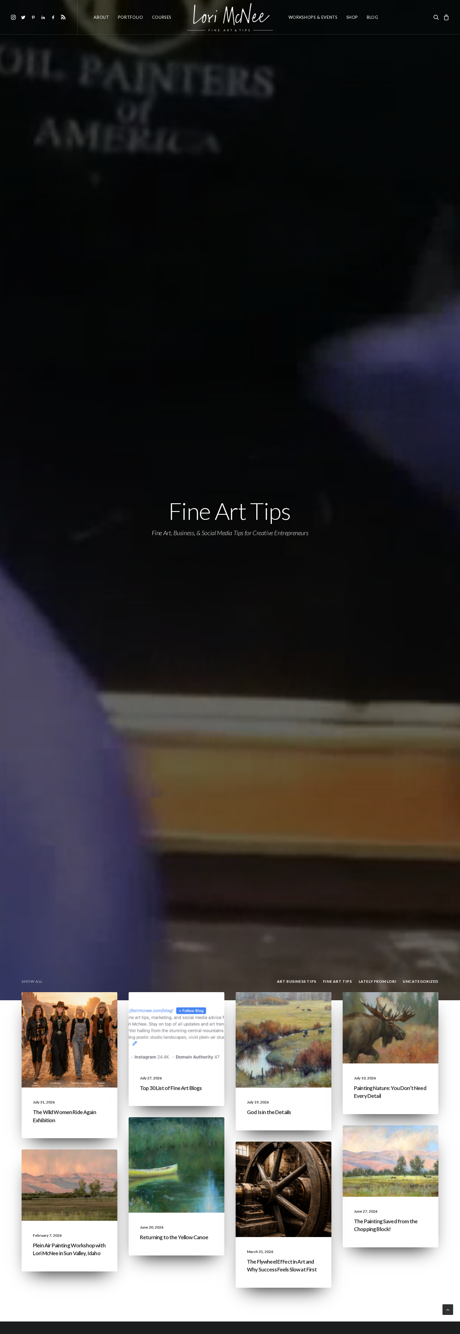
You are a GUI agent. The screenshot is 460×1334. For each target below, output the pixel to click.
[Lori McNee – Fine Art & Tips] (230, 17)
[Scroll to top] (447, 1309)
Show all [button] (32, 981)
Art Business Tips (301, 1166)
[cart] (445, 17)
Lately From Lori (87, 1017)
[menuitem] (14, 17)
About (101, 17)
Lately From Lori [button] (377, 981)
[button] (14, 17)
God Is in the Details (269, 1112)
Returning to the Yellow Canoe (174, 1237)
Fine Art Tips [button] (337, 981)
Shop (352, 17)
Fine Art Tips (199, 1007)
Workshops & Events (313, 17)
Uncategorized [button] (420, 981)
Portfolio (130, 17)
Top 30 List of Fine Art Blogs (171, 1088)
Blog (372, 17)
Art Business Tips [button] (296, 981)
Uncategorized (88, 1007)
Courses (162, 17)
